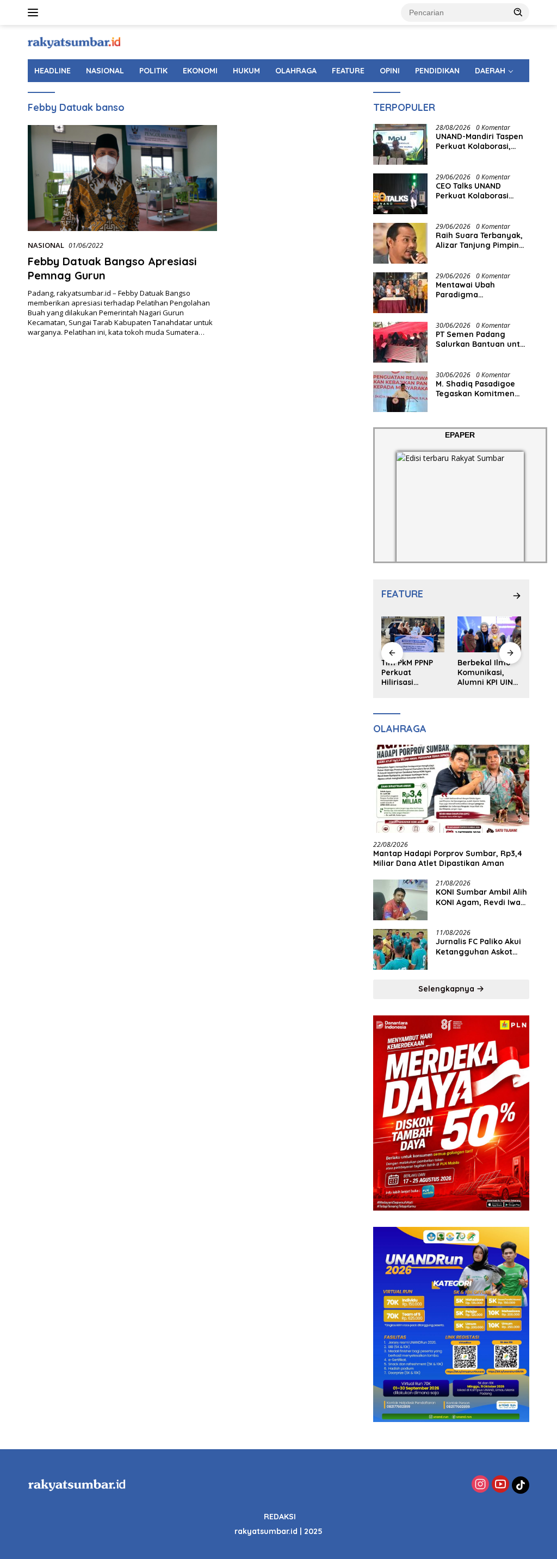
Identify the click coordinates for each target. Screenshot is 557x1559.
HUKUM (246, 71)
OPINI (390, 71)
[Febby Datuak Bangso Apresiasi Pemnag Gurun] (122, 178)
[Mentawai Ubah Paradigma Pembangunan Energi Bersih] (400, 292)
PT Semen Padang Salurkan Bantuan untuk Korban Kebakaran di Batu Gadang (482, 339)
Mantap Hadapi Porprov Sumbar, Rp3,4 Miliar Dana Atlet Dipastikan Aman (447, 858)
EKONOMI (200, 71)
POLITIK (153, 71)
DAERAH (490, 71)
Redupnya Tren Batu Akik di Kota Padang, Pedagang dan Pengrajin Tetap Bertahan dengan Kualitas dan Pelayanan (489, 673)
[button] (518, 12)
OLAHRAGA (296, 71)
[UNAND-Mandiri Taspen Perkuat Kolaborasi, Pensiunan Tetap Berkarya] (400, 144)
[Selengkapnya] (516, 595)
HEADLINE (52, 71)
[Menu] (35, 12)
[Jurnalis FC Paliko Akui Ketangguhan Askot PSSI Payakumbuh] (400, 949)
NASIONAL (105, 71)
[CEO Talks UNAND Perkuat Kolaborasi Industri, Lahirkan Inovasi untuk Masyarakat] (400, 193)
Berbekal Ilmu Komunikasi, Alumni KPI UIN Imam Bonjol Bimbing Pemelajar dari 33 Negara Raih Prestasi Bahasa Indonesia (411, 673)
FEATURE (348, 71)
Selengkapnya (447, 989)
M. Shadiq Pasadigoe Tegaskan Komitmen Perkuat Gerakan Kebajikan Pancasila (475, 388)
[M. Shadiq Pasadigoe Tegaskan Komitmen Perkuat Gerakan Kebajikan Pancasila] (400, 391)
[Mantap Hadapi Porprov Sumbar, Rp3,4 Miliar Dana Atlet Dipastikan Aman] (451, 789)
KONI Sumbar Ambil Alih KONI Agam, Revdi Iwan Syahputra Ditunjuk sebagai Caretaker (481, 897)
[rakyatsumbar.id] (74, 41)
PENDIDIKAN (437, 71)
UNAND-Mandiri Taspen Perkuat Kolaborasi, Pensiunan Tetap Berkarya (479, 141)
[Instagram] (480, 1484)
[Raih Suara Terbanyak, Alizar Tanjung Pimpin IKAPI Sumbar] (400, 243)
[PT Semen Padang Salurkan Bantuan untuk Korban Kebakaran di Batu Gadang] (400, 342)
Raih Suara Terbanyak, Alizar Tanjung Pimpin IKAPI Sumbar (479, 240)
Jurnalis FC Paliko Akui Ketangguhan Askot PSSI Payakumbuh (478, 946)
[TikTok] (520, 1485)
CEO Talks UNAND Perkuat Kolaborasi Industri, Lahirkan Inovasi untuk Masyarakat (472, 191)
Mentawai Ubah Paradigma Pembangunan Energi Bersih (477, 290)
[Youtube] (500, 1484)
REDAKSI (280, 1516)
